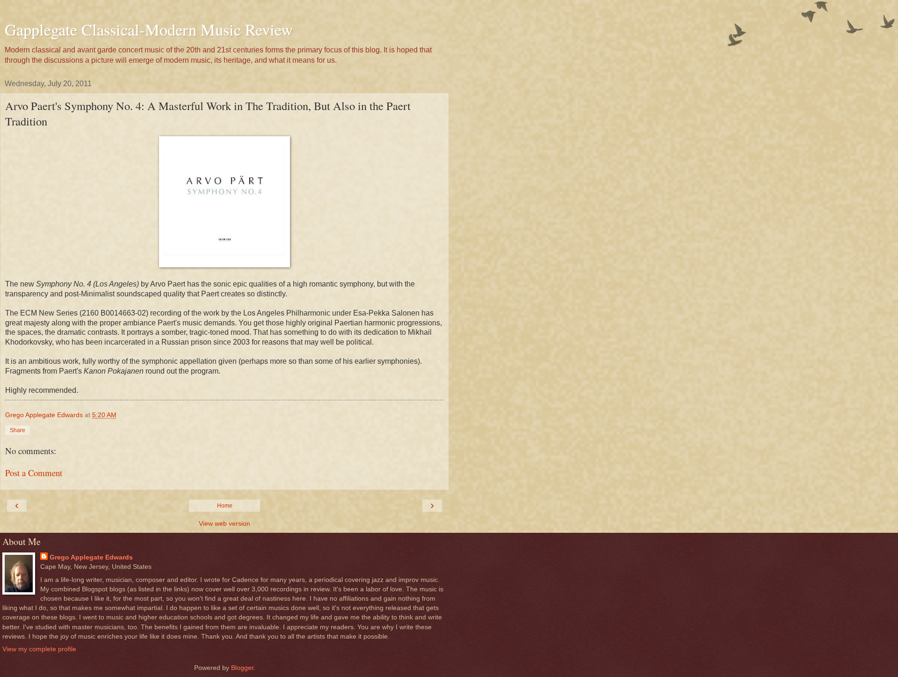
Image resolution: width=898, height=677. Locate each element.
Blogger (242, 667)
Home (224, 505)
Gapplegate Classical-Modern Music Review (149, 29)
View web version (224, 523)
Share (17, 430)
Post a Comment (33, 472)
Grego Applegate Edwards (91, 557)
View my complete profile (39, 649)
